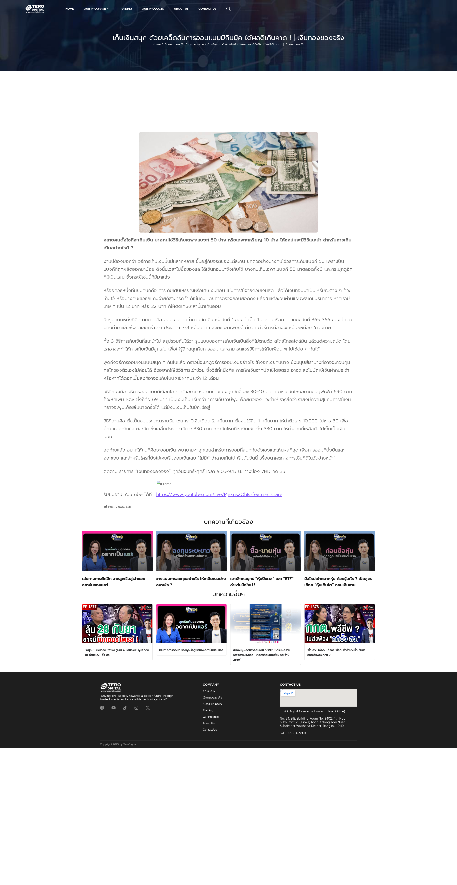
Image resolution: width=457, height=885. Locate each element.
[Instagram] (136, 708)
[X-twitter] (148, 708)
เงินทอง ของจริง (174, 44)
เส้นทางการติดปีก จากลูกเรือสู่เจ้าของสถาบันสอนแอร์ (191, 650)
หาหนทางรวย (196, 44)
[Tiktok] (125, 708)
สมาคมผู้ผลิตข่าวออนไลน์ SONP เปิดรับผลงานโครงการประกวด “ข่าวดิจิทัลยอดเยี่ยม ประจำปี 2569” (261, 655)
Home (157, 44)
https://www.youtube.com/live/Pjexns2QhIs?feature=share (219, 494)
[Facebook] (102, 708)
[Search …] (228, 9)
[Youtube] (113, 708)
